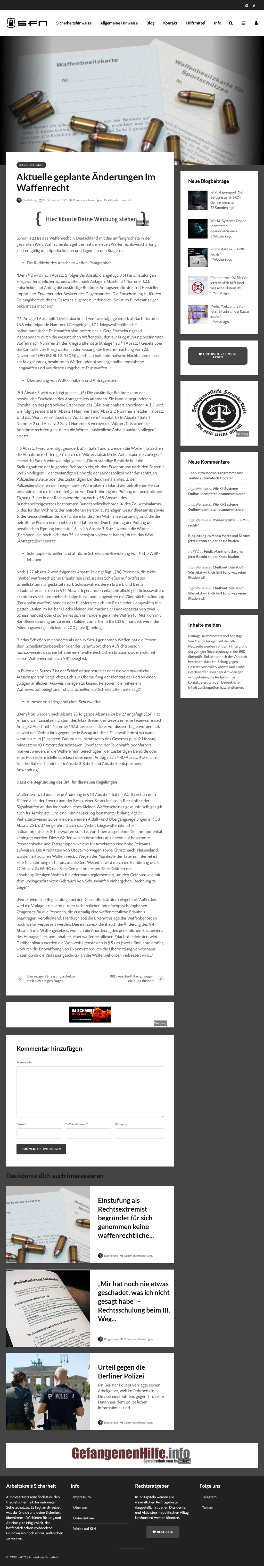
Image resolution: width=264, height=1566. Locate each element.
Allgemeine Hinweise (119, 23)
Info (217, 23)
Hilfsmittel (195, 23)
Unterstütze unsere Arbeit (220, 355)
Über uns (80, 1507)
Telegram (209, 1497)
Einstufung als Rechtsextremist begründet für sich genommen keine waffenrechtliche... (126, 1217)
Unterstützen (83, 1518)
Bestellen (165, 1532)
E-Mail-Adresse (77, 1124)
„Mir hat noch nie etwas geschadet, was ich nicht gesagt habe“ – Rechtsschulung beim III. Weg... (134, 1301)
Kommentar (24, 1062)
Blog (150, 23)
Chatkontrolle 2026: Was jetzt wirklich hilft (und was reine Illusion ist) (217, 572)
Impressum (82, 1497)
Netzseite (121, 1124)
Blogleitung (29, 200)
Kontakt (170, 23)
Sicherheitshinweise (74, 23)
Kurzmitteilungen (31, 165)
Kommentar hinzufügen (87, 200)
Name (21, 1124)
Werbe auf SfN (84, 1528)
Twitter (207, 1507)
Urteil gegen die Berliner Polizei (121, 1371)
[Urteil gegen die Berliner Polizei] (48, 1391)
